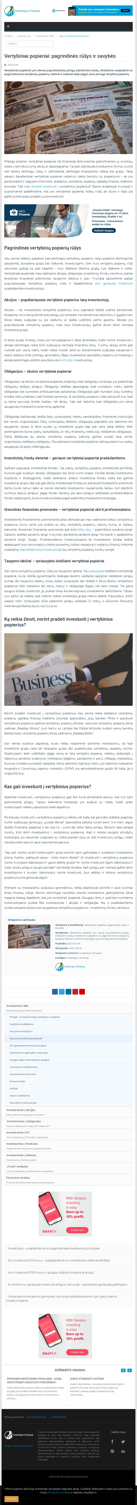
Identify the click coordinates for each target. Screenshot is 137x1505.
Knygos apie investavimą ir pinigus (29, 1060)
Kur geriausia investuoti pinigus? (28, 1045)
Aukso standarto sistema (87, 1378)
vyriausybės (96, 571)
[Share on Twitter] (62, 992)
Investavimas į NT (27, 1135)
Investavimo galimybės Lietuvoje (29, 1052)
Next (129, 1370)
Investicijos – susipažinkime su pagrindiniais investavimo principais (54, 1248)
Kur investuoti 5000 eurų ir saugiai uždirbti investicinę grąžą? (51, 1272)
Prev (123, 1370)
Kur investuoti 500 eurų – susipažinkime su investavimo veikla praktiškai (59, 1260)
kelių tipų (84, 529)
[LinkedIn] (124, 1449)
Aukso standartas (20, 1095)
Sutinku (11, 1499)
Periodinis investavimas (23, 1102)
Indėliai (14, 1088)
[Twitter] (124, 1440)
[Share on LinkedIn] (68, 992)
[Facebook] (113, 1440)
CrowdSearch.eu (36, 1417)
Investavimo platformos (24, 1067)
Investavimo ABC (24, 1008)
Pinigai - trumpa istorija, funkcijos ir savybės (35, 1017)
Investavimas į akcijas (25, 1112)
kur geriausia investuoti (114, 283)
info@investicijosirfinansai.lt (18, 1445)
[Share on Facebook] (55, 992)
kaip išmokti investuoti (40, 186)
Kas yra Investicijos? (21, 1031)
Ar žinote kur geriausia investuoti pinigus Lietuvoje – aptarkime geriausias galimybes (67, 1284)
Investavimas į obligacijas (28, 1123)
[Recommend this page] (82, 992)
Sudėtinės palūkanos (22, 1024)
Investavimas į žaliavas (21, 1157)
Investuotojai (17, 1081)
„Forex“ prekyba (30, 1169)
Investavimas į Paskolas (28, 1146)
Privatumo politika (59, 1492)
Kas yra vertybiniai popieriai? (26, 1038)
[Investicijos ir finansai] (22, 10)
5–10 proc (66, 360)
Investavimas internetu (23, 1074)
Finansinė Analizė (30, 1180)
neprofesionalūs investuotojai (40, 549)
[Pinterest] (113, 1449)
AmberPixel (58, 1417)
